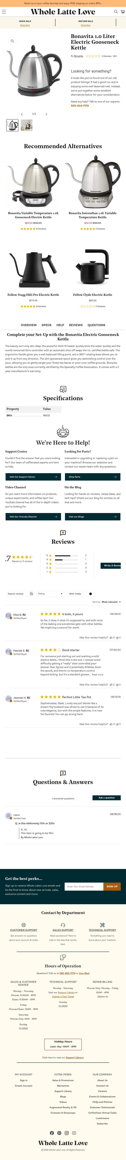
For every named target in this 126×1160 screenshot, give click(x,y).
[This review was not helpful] (117, 637)
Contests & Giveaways (63, 1112)
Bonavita (78, 56)
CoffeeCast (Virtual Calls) (102, 1112)
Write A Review (113, 565)
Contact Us (102, 1085)
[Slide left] (22, 114)
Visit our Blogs (76, 516)
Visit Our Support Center (22, 476)
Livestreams (102, 1118)
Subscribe (102, 1123)
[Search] (116, 11)
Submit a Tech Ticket (63, 996)
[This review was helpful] (111, 637)
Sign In (23, 1080)
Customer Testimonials (102, 1107)
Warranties (63, 1085)
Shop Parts (74, 476)
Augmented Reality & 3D (63, 1107)
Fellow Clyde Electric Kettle (92, 295)
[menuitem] (23, 1080)
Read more (97, 674)
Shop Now (25, 25)
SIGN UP (112, 886)
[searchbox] (16, 593)
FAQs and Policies (102, 1102)
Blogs (63, 1096)
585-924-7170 (67, 973)
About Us (102, 1080)
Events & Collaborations (102, 1096)
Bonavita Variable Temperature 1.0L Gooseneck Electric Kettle (33, 215)
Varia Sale (25, 21)
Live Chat (84, 973)
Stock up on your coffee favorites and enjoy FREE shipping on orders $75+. (63, 3)
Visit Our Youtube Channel (23, 516)
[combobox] (50, 594)
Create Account (23, 1085)
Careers (102, 1091)
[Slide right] (46, 114)
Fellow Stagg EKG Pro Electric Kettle (33, 295)
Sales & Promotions (63, 1080)
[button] (4, 11)
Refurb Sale (85, 21)
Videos (63, 1102)
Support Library (66, 992)
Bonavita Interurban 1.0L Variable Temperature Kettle (93, 215)
